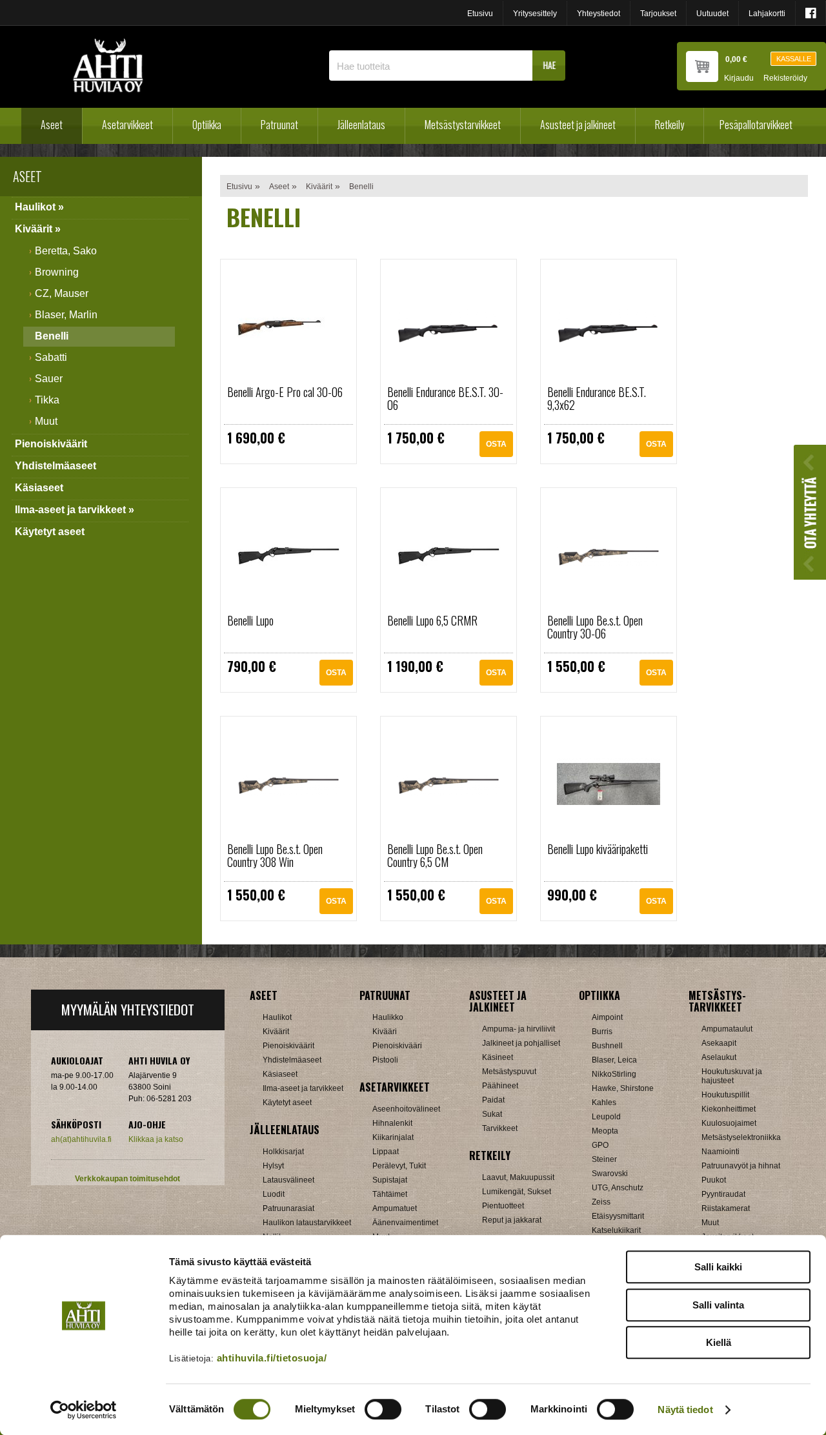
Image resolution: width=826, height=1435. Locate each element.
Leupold (606, 1116)
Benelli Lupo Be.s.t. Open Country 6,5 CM (435, 855)
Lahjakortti (767, 13)
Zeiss (601, 1201)
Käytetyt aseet (50, 531)
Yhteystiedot (598, 13)
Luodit (274, 1194)
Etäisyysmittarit (618, 1216)
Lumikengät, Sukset (516, 1191)
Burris (602, 1031)
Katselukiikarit (616, 1230)
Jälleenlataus (361, 124)
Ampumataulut (726, 1028)
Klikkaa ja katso (155, 1139)
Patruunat (279, 124)
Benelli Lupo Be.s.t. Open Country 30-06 (595, 627)
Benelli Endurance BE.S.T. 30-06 (445, 398)
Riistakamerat (725, 1208)
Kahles (604, 1102)
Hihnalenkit (392, 1123)
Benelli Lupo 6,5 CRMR (432, 620)
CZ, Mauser (61, 293)
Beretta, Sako (66, 250)
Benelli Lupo (250, 620)
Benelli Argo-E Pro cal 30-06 (285, 391)
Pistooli (385, 1059)
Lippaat (385, 1151)
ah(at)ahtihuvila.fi (81, 1139)
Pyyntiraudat (723, 1194)
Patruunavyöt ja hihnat (740, 1165)
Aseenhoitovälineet (406, 1109)
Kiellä (718, 1342)
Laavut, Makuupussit (518, 1177)
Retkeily (669, 124)
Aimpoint (607, 1017)
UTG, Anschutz (617, 1187)
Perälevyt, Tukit (399, 1165)
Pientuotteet (503, 1205)
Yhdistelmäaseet (55, 465)
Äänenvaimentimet (405, 1222)
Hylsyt (273, 1165)
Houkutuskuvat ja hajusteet (731, 1076)
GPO (600, 1145)
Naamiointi (720, 1151)
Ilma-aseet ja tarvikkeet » (74, 509)
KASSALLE (793, 59)
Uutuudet (712, 13)
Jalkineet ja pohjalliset (521, 1043)
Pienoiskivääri (397, 1045)
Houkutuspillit (725, 1094)
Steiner (604, 1159)
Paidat (493, 1099)
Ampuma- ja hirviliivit (518, 1028)
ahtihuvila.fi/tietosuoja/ (272, 1357)
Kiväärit (319, 186)
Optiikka (206, 124)
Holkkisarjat (283, 1151)
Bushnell (607, 1045)
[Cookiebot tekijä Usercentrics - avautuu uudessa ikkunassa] (83, 1410)
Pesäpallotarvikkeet (756, 124)
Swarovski (610, 1173)
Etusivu (480, 13)
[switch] (383, 1409)
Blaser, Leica (614, 1059)
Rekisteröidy (785, 78)
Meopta (605, 1130)
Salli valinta (718, 1304)
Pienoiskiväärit (51, 443)
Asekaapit (718, 1043)
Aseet (52, 124)
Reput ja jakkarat (511, 1220)
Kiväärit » (38, 228)
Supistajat (389, 1180)
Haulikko (387, 1017)
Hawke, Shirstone (623, 1088)
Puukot (713, 1180)
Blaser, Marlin (66, 314)
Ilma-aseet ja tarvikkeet (303, 1088)
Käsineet (497, 1057)
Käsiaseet (39, 487)
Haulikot (277, 1017)
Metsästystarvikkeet (463, 124)
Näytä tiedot (685, 1409)
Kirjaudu (739, 78)
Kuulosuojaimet (728, 1123)
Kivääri (384, 1031)
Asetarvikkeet (127, 124)
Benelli (51, 336)
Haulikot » (39, 206)
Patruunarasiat (288, 1208)
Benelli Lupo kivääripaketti (597, 848)
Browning (57, 272)
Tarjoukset (658, 13)
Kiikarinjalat (393, 1137)
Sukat (492, 1114)
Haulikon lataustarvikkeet (307, 1222)
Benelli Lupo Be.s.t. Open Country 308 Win (275, 855)
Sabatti (51, 357)
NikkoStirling (614, 1074)
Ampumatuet (394, 1208)
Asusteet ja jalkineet (578, 124)
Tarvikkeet (500, 1128)
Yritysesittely (535, 13)
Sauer (49, 378)
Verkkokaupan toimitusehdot (127, 1178)
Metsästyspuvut (509, 1071)
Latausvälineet (288, 1180)
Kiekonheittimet (728, 1109)
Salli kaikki (718, 1266)
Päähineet (500, 1085)
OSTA (496, 444)
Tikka (47, 399)
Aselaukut (718, 1057)
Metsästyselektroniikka (741, 1137)
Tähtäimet (389, 1194)
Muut (46, 421)
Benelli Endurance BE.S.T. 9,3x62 (596, 398)
